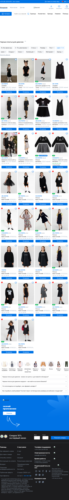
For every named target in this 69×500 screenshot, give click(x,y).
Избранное (59, 8)
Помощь (65, 14)
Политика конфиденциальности (7, 468)
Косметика (41, 14)
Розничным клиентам (24, 461)
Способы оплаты (5, 458)
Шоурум (20, 458)
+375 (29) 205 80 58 (41, 449)
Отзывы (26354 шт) (23, 472)
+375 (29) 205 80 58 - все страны (10, 1)
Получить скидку (60, 438)
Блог (18, 454)
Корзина (67, 8)
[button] (16, 60)
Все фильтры (7, 48)
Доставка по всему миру (52, 1)
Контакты (20, 469)
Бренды (50, 14)
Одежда (33, 14)
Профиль (51, 8)
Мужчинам (13, 7)
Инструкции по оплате (8, 461)
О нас (19, 451)
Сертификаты (4, 476)
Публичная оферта (6, 472)
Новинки (58, 14)
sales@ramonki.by (40, 455)
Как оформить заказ (7, 451)
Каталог (7, 14)
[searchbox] (21, 14)
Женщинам (3, 7)
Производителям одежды (23, 465)
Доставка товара (6, 454)
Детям (22, 7)
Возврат (3, 464)
